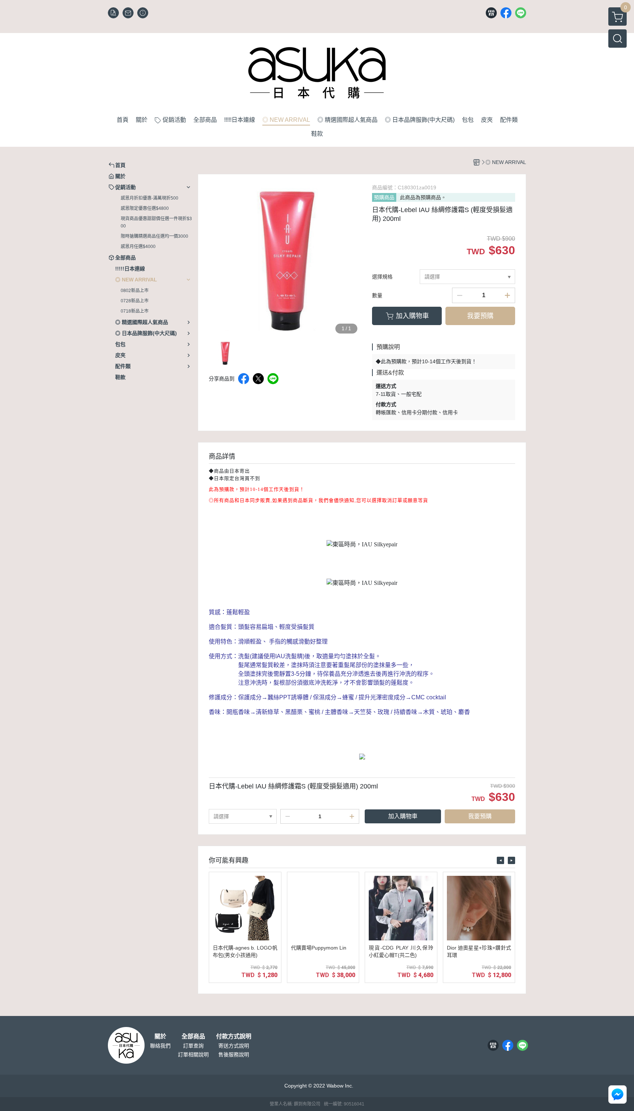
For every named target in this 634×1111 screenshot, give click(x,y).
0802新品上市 (135, 290)
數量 (377, 295)
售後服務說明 (233, 1054)
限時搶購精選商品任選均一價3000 (154, 236)
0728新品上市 (135, 300)
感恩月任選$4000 (138, 246)
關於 (160, 1036)
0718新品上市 (135, 311)
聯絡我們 (160, 1045)
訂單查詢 (193, 1045)
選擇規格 (382, 277)
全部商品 (193, 1036)
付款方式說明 (233, 1036)
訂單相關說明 (193, 1054)
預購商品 (384, 197)
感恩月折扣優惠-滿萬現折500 (149, 198)
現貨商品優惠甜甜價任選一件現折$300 (156, 222)
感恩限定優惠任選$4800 (145, 208)
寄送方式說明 (233, 1045)
